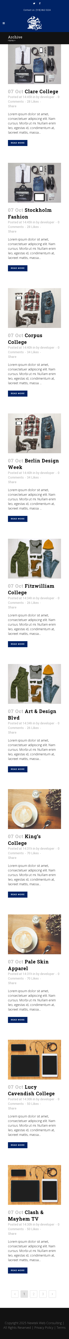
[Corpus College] (34, 308)
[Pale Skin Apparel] (34, 934)
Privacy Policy (43, 1327)
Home (11, 40)
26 (33, 603)
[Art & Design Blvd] (34, 684)
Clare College (41, 91)
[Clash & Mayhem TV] (34, 1185)
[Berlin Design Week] (34, 433)
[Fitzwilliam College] (34, 559)
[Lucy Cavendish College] (34, 1060)
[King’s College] (34, 809)
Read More (18, 143)
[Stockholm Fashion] (34, 183)
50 (33, 1104)
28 (33, 101)
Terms (61, 1327)
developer (47, 97)
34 (33, 352)
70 (33, 853)
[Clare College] (34, 64)
